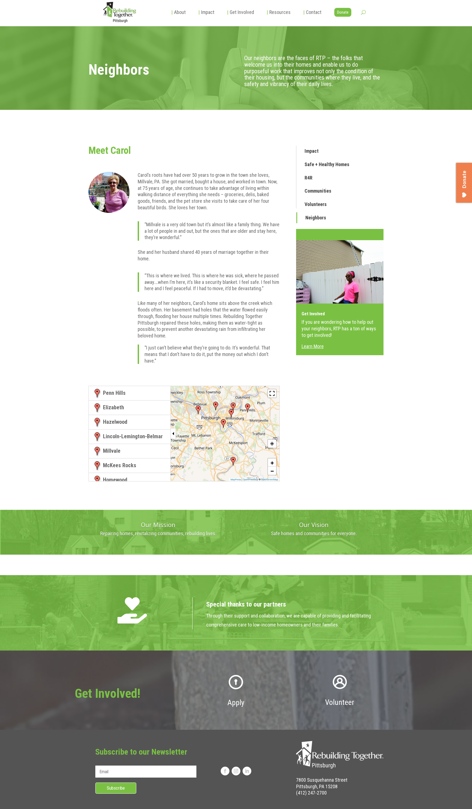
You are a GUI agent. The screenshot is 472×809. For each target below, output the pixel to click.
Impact (206, 12)
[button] (247, 408)
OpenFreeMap (250, 479)
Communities (318, 191)
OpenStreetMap (269, 479)
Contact (312, 12)
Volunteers (316, 204)
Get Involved (240, 12)
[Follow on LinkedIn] (247, 771)
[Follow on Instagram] (236, 771)
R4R (308, 178)
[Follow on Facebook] (225, 771)
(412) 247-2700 (311, 793)
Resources (279, 12)
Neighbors (315, 217)
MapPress (236, 479)
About (178, 12)
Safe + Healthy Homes (327, 164)
